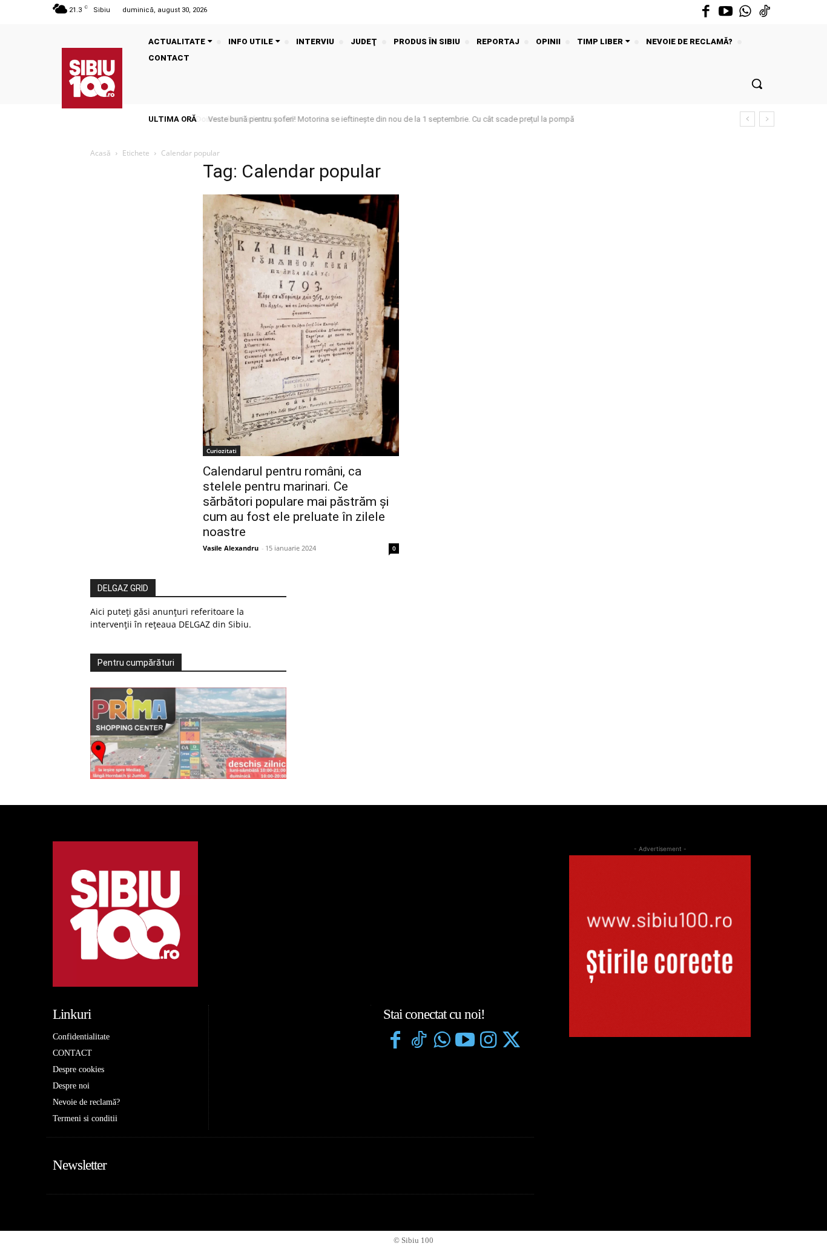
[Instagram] (487, 1041)
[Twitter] (510, 1041)
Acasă (100, 153)
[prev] (747, 119)
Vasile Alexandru (231, 547)
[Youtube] (725, 12)
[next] (766, 119)
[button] (756, 83)
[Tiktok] (764, 12)
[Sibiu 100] (92, 78)
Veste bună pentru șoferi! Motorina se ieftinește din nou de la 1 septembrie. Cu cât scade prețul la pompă (389, 119)
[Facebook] (706, 12)
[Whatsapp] (745, 12)
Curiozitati (221, 450)
